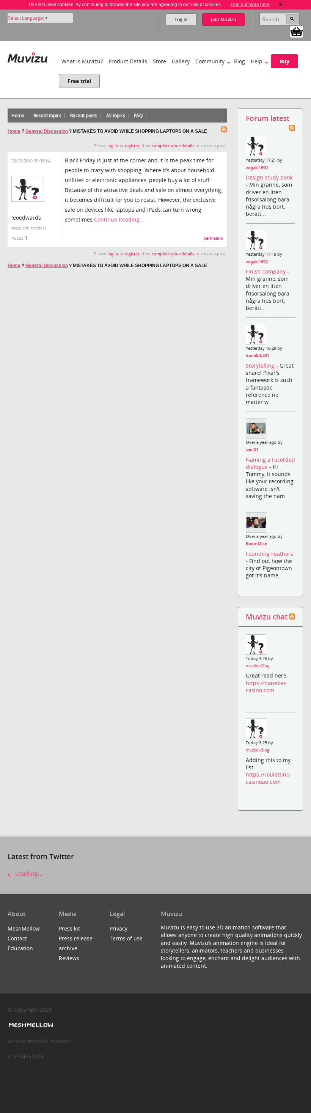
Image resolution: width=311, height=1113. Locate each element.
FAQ (138, 115)
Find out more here (250, 4)
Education (20, 948)
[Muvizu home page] (27, 56)
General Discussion (46, 131)
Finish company (266, 271)
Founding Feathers (269, 553)
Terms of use (126, 938)
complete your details (173, 145)
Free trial (79, 81)
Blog (239, 61)
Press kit (69, 928)
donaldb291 (257, 355)
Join (223, 19)
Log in (181, 19)
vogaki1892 (257, 167)
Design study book (269, 177)
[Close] (280, 4)
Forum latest (267, 118)
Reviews (69, 958)
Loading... (28, 873)
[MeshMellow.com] (30, 1025)
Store (159, 61)
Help (256, 61)
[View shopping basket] (296, 31)
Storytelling (261, 365)
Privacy (118, 928)
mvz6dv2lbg (257, 665)
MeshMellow (24, 928)
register (132, 145)
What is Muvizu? (82, 61)
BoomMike (256, 543)
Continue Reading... (119, 219)
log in (112, 145)
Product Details (127, 61)
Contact (17, 938)
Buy (284, 61)
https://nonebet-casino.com (266, 686)
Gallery (181, 61)
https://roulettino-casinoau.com (268, 778)
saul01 (252, 449)
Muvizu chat (266, 616)
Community (210, 61)
